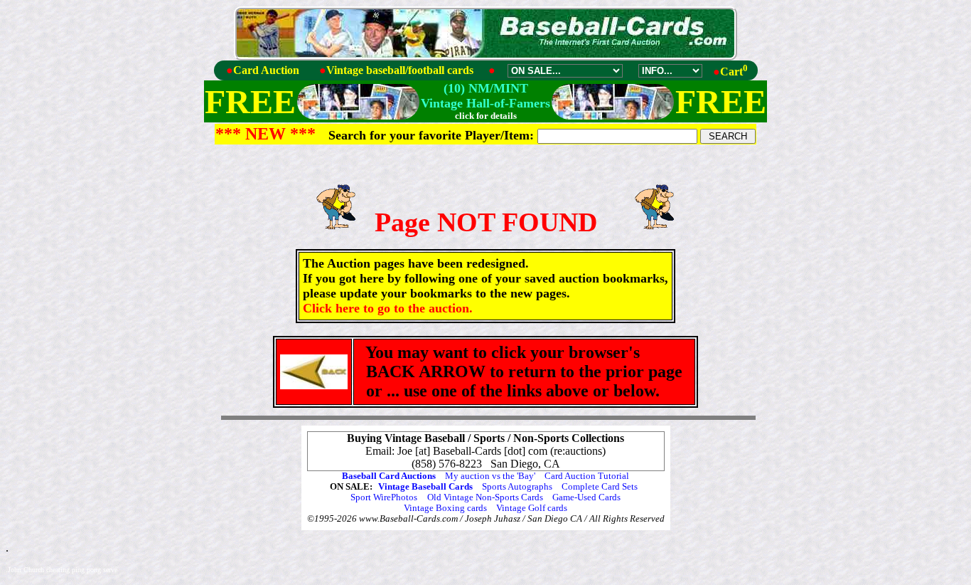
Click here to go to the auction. (388, 308)
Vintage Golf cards (531, 508)
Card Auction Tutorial (586, 476)
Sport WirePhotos (383, 497)
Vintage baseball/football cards (399, 70)
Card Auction (266, 70)
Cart (734, 71)
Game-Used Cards (586, 497)
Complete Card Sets (600, 487)
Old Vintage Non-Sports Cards (485, 497)
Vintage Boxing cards (445, 508)
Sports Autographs (517, 487)
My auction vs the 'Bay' (490, 476)
